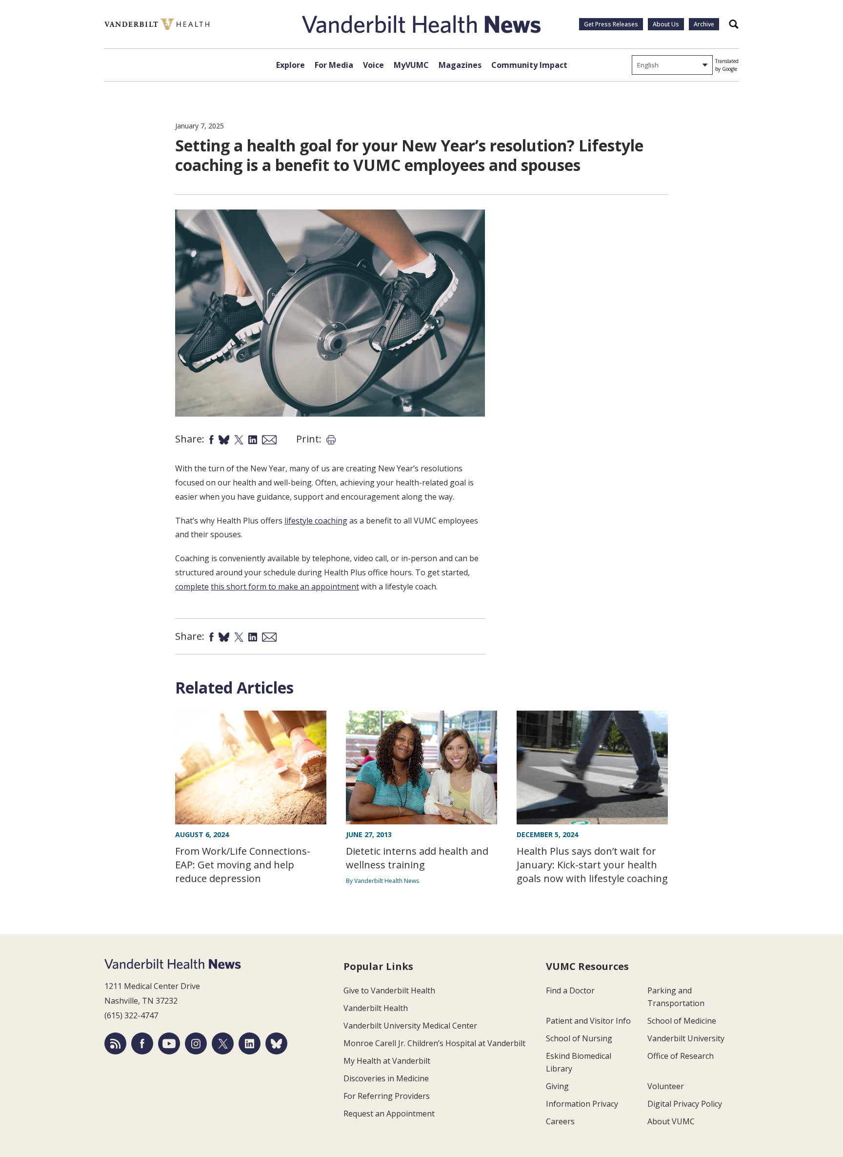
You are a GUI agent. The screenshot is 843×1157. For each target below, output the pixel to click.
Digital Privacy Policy (684, 1103)
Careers (560, 1121)
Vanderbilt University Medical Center (410, 1025)
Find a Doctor (570, 990)
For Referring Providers (386, 1096)
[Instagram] (196, 1043)
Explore (290, 65)
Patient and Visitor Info (588, 1020)
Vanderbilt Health (375, 1008)
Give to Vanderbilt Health (389, 990)
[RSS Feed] (115, 1043)
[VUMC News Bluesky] (276, 1043)
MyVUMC (411, 65)
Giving (557, 1086)
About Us (666, 24)
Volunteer (665, 1086)
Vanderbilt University (685, 1038)
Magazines (460, 65)
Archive (704, 24)
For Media (334, 65)
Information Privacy (582, 1103)
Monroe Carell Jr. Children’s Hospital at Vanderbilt (434, 1043)
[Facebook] (142, 1043)
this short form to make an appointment (285, 586)
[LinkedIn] (250, 1043)
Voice (373, 65)
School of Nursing (579, 1038)
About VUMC (671, 1121)
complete (192, 586)
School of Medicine (681, 1020)
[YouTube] (169, 1043)
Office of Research (680, 1056)
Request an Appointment (389, 1113)
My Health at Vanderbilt (386, 1060)
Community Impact (529, 65)
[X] (223, 1043)
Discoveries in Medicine (386, 1078)
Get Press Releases (611, 24)
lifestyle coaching (315, 520)
